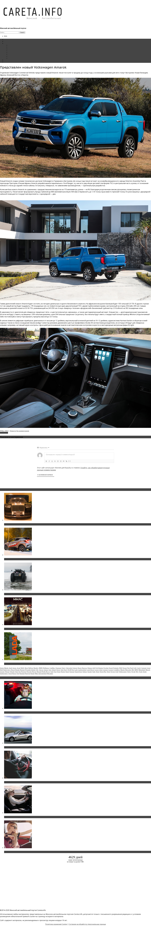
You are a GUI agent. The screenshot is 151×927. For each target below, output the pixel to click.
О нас (6, 62)
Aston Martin (4, 668)
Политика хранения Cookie (56, 924)
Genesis (143, 668)
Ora (19, 672)
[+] (69, 461)
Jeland (54, 670)
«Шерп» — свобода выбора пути (17, 594)
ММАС (10, 58)
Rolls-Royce (46, 672)
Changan (58, 668)
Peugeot (23, 672)
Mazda (122, 670)
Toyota (112, 672)
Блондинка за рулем (15, 52)
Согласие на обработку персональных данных (87, 924)
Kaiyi (65, 670)
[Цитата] (63, 461)
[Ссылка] (66, 461)
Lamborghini (82, 670)
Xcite (140, 672)
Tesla (108, 672)
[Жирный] (46, 461)
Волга (14, 673)
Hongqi (22, 670)
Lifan (101, 670)
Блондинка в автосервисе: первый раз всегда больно (26, 712)
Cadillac (52, 668)
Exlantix (116, 668)
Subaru (84, 672)
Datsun (90, 668)
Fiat (128, 668)
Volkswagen (4, 433)
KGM (69, 670)
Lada (76, 670)
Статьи (6, 41)
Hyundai (28, 670)
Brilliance (46, 668)
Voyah (133, 672)
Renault (39, 672)
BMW (41, 668)
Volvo (129, 672)
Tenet (97, 672)
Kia (73, 670)
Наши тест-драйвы (14, 47)
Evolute (106, 668)
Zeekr (145, 672)
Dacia (79, 668)
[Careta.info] (33, 23)
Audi (10, 668)
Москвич (50, 673)
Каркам (22, 673)
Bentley (36, 668)
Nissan (7, 672)
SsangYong (78, 672)
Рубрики (7, 43)
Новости (11, 45)
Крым (33, 673)
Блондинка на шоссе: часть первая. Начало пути (24, 817)
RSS (5, 36)
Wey (137, 672)
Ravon (34, 672)
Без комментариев (22, 431)
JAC (37, 670)
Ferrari (125, 668)
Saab (52, 672)
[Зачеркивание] (55, 461)
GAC (135, 668)
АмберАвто (4, 673)
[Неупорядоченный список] (60, 461)
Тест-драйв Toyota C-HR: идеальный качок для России (27, 559)
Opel (16, 672)
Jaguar (46, 670)
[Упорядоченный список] (57, 461)
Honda (17, 670)
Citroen (75, 668)
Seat (55, 672)
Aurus (14, 668)
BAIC (22, 668)
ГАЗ (18, 673)
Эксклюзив (12, 49)
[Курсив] (49, 461)
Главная (7, 39)
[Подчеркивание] (52, 461)
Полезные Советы (14, 56)
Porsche (29, 672)
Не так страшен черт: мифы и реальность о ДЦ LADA (26, 664)
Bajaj (26, 668)
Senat (59, 672)
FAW (120, 668)
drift (93, 668)
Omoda (12, 672)
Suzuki (89, 672)
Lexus (97, 670)
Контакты (7, 60)
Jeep (49, 670)
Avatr (18, 668)
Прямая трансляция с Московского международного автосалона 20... (32, 629)
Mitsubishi (141, 670)
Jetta (62, 670)
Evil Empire (99, 668)
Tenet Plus (103, 672)
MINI (136, 670)
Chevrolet (69, 668)
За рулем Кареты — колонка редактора (21, 51)
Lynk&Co (117, 670)
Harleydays (7, 670)
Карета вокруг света (15, 54)
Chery (63, 668)
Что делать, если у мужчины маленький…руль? (24, 782)
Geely (139, 668)
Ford (131, 668)
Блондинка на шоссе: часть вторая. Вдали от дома (25, 747)
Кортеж (27, 673)
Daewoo (84, 668)
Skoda (63, 672)
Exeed (111, 668)
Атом (10, 673)
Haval (13, 670)
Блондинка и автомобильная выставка (20, 852)
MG (133, 670)
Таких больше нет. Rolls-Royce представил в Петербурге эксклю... (31, 524)
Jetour (58, 670)
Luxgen (110, 670)
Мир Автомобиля (41, 673)
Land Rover (90, 670)
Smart (67, 672)
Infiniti (33, 670)
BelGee (30, 668)
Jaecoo (41, 670)
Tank (93, 672)
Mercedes (128, 670)
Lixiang (105, 670)
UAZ (116, 672)
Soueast (71, 672)
